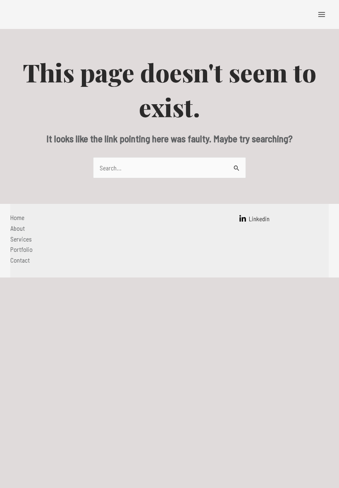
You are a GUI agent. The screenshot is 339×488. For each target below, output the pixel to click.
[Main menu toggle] (322, 14)
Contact (20, 260)
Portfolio (21, 249)
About (17, 228)
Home (17, 217)
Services (21, 239)
